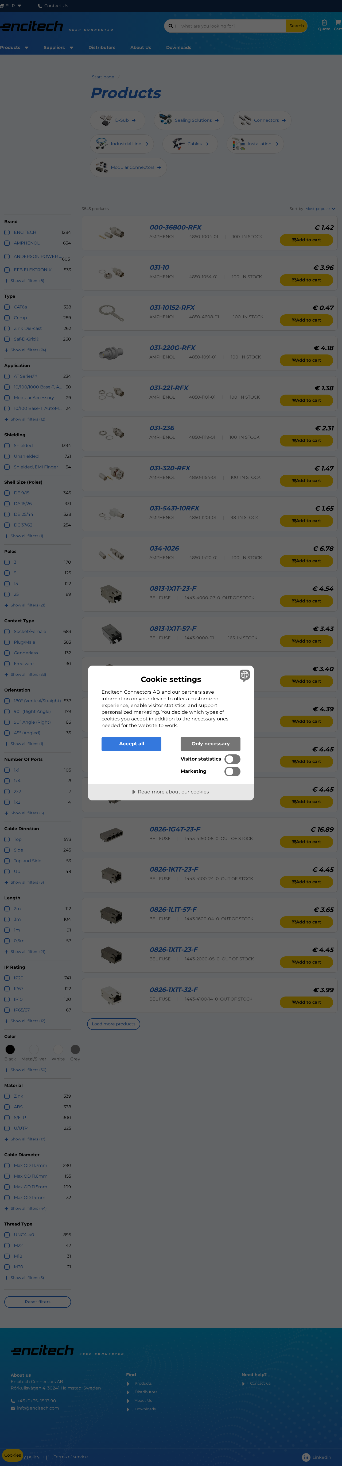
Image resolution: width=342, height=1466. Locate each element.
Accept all (131, 744)
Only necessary (211, 744)
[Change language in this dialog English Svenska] (244, 676)
